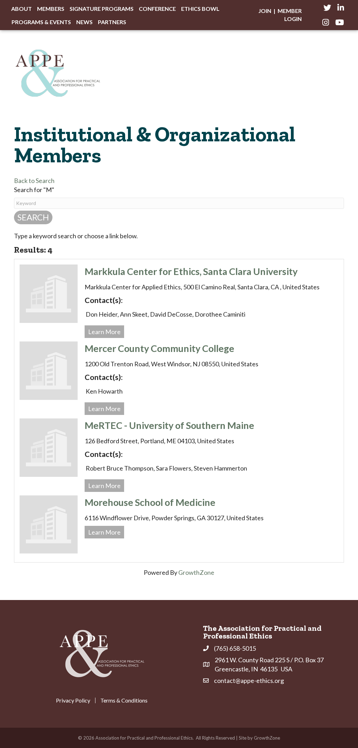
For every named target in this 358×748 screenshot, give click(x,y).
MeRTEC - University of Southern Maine (169, 425)
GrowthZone (196, 572)
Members (50, 8)
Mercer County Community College (159, 348)
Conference (157, 8)
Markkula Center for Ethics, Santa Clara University (191, 271)
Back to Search (34, 180)
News (84, 22)
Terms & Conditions (124, 700)
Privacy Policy (73, 700)
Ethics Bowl (200, 8)
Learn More (104, 332)
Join (264, 10)
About (21, 8)
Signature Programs (102, 8)
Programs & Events (41, 22)
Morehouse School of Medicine (150, 502)
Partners (112, 22)
